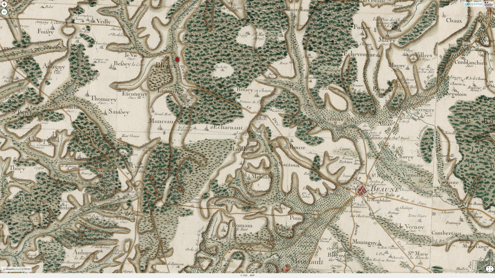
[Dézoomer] (4, 12)
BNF (252, 275)
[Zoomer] (4, 4)
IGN (245, 275)
